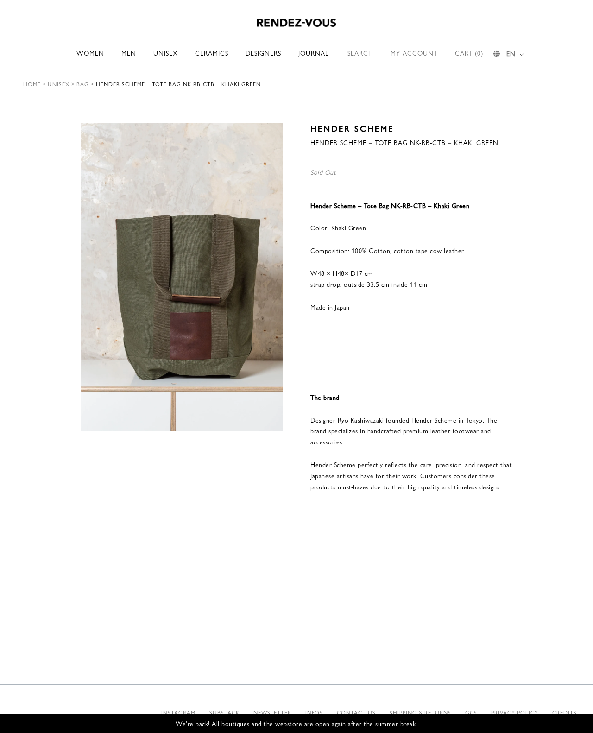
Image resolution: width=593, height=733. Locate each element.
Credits (564, 712)
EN (511, 53)
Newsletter (272, 712)
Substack (224, 712)
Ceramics (211, 52)
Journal (313, 52)
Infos (314, 712)
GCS (471, 712)
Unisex (165, 52)
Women (90, 52)
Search (360, 52)
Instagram (178, 712)
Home (32, 84)
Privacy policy (514, 712)
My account (414, 52)
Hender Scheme (352, 128)
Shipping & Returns (420, 712)
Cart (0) (469, 52)
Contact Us (356, 712)
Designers (263, 52)
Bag (82, 84)
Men (128, 52)
